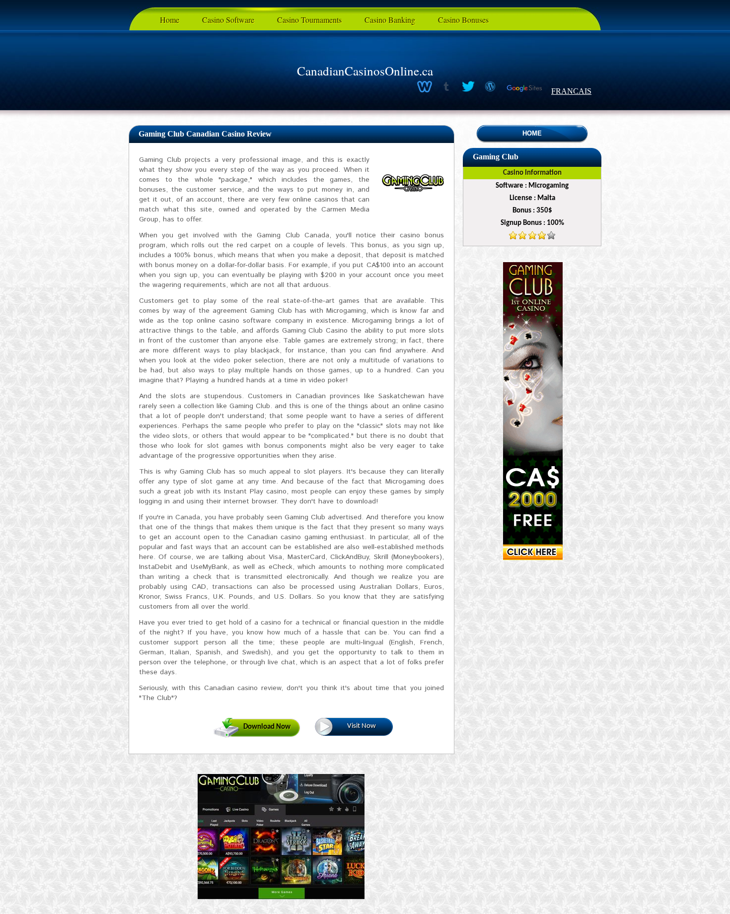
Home (169, 19)
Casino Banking (390, 19)
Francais (571, 91)
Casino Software (228, 19)
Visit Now (361, 726)
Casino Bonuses (463, 19)
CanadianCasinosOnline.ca (365, 71)
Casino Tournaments (309, 19)
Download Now (267, 727)
